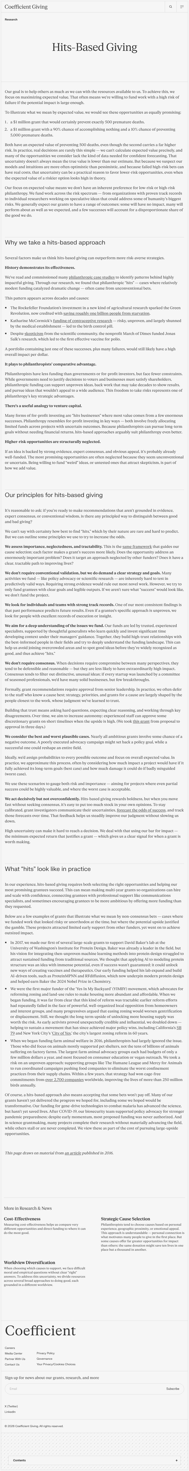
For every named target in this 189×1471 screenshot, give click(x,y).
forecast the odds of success (141, 810)
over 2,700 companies (64, 1080)
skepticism (33, 334)
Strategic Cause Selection (125, 1219)
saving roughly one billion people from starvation (106, 313)
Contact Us (12, 1364)
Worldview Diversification (29, 1262)
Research (11, 19)
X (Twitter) (11, 1406)
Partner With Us (15, 1359)
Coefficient (40, 1331)
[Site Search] (170, 6)
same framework (137, 547)
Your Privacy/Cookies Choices (56, 1364)
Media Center (13, 1353)
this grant (141, 721)
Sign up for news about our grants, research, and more (52, 1378)
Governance (44, 1359)
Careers (10, 1348)
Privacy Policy (46, 1353)
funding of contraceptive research (82, 321)
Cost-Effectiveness (22, 1219)
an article (73, 1153)
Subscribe (172, 1389)
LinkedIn (10, 1412)
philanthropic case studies (92, 277)
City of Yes (61, 1033)
